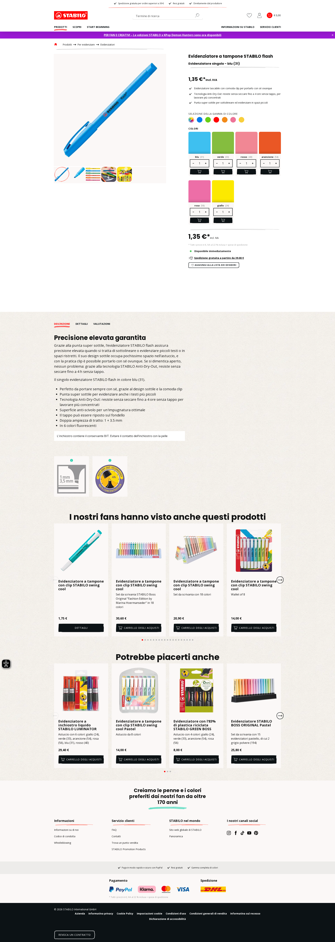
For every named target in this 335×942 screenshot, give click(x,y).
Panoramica (176, 836)
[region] (110, 118)
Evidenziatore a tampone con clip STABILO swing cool (81, 585)
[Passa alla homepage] (71, 15)
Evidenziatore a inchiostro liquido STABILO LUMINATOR (77, 725)
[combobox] (168, 17)
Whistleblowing (62, 842)
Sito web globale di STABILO (185, 829)
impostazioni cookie (149, 913)
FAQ (114, 829)
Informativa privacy (100, 913)
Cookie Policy (125, 913)
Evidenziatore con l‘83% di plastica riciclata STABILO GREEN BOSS (194, 725)
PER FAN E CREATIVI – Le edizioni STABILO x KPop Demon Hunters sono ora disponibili (162, 35)
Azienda (80, 913)
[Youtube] (249, 833)
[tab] (65, 324)
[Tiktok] (242, 833)
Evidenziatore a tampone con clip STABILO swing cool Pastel (138, 725)
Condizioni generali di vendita (208, 913)
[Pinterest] (256, 833)
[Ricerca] (198, 15)
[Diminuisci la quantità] (193, 163)
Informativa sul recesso (245, 913)
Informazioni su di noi (66, 829)
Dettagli (81, 627)
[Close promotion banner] (332, 35)
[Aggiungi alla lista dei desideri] (103, 528)
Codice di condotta (64, 836)
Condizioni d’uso (176, 913)
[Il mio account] (259, 15)
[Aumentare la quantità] (206, 163)
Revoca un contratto (74, 934)
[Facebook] (236, 833)
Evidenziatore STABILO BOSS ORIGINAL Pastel (251, 723)
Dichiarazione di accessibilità (167, 919)
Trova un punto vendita (125, 842)
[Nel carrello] (199, 172)
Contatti (116, 836)
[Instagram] (229, 833)
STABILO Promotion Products (129, 849)
